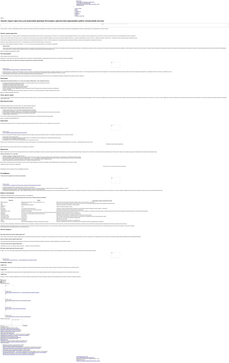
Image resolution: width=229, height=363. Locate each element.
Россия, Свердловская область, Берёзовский (85, 2)
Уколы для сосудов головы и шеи (7, 333)
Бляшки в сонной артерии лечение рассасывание (10, 330)
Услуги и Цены (78, 8)
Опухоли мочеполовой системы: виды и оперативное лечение (18, 300)
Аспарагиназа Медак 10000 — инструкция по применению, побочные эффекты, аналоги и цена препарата (24, 352)
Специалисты (78, 11)
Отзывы (76, 12)
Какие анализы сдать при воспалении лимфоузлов (15, 308)
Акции (76, 10)
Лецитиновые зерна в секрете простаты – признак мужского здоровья (17, 69)
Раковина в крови (4, 339)
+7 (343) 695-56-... (83, 3)
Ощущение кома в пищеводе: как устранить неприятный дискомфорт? (14, 335)
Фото (76, 9)
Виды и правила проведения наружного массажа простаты (15, 132)
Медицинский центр (81, 356)
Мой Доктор (78, 0)
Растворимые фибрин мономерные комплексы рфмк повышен (18, 316)
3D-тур (76, 14)
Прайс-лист (77, 13)
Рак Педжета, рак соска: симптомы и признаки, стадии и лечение (16, 350)
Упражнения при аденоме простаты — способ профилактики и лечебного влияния (20, 259)
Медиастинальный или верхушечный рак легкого (13, 345)
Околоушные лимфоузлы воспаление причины (10, 328)
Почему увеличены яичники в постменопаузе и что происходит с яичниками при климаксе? (22, 348)
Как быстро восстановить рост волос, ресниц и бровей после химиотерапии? (18, 354)
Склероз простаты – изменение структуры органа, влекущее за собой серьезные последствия (22, 185)
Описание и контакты (79, 15)
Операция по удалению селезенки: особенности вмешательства (13, 341)
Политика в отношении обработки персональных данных (88, 360)
